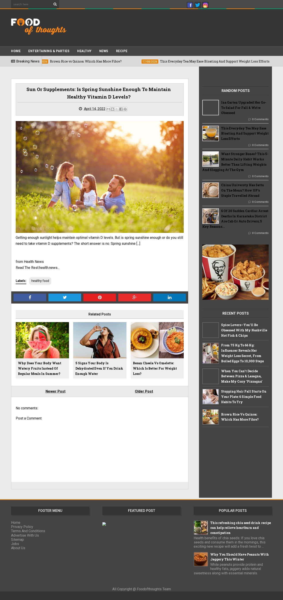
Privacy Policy (22, 527)
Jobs (15, 544)
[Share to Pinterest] (125, 109)
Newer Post (55, 391)
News (103, 51)
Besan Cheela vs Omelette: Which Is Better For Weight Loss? (155, 368)
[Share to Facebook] (121, 109)
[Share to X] (117, 109)
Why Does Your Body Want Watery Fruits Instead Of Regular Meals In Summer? (39, 368)
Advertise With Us (25, 535)
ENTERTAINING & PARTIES (48, 51)
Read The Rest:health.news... (37, 268)
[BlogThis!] (112, 109)
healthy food (40, 281)
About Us (18, 548)
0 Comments (260, 119)
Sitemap (17, 539)
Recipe (122, 51)
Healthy (84, 51)
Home (16, 51)
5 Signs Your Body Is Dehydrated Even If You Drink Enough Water (99, 368)
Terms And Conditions (28, 531)
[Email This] (108, 109)
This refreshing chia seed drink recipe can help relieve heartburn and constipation (240, 528)
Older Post (144, 391)
